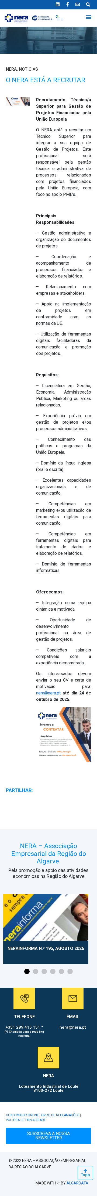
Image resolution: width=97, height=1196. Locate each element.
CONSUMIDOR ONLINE (22, 1115)
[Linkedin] (57, 4)
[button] (88, 16)
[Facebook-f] (67, 4)
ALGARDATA (77, 1183)
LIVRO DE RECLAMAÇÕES (60, 1115)
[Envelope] (77, 4)
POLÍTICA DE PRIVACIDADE (26, 1120)
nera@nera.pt (48, 693)
